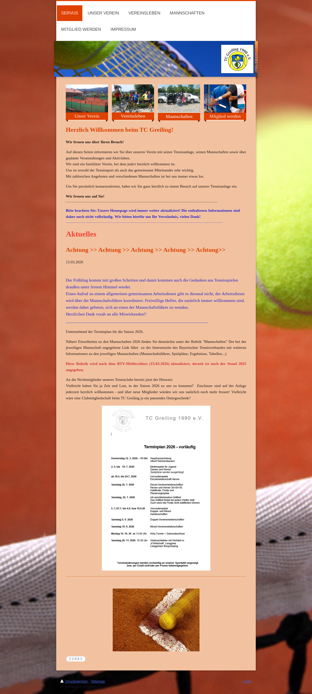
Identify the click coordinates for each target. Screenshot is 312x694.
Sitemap (98, 681)
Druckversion (76, 681)
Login (247, 681)
